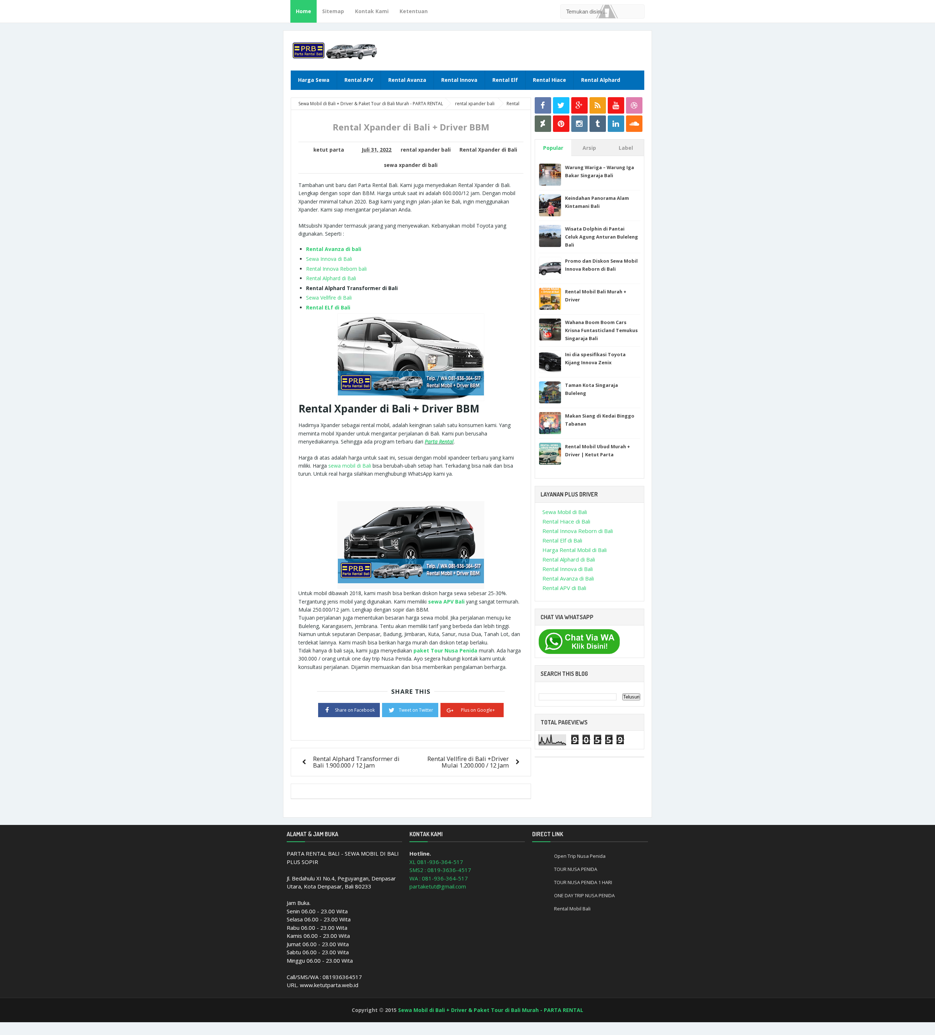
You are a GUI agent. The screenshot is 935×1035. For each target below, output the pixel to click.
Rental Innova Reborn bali (336, 268)
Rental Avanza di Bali (568, 578)
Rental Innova (459, 79)
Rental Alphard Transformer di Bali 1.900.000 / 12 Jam (356, 761)
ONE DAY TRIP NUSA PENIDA (584, 895)
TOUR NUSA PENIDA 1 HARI (583, 882)
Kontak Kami (372, 11)
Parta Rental (439, 441)
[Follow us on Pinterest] (561, 123)
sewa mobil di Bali (349, 465)
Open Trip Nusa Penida (580, 856)
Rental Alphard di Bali (331, 278)
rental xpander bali (426, 150)
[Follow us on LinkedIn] (616, 123)
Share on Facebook (355, 710)
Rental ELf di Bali (328, 307)
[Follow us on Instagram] (579, 123)
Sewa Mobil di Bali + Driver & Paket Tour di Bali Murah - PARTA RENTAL (490, 1010)
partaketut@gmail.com (437, 886)
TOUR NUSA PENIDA (575, 869)
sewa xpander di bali (411, 165)
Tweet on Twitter (416, 710)
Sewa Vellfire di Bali (329, 297)
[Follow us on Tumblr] (597, 123)
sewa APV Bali (446, 601)
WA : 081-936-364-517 (438, 878)
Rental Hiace (549, 79)
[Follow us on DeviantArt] (543, 123)
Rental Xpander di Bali (488, 150)
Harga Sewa (313, 79)
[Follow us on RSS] (597, 105)
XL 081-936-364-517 (436, 861)
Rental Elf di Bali (562, 540)
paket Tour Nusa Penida (445, 650)
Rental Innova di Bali (567, 568)
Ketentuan (414, 11)
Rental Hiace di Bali (566, 521)
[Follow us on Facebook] (543, 105)
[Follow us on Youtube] (616, 105)
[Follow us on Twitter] (561, 105)
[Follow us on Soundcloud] (634, 123)
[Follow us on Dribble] (634, 105)
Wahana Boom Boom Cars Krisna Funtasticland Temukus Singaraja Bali (601, 330)
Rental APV (358, 79)
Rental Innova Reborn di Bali (577, 530)
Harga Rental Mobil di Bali (574, 549)
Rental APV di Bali (564, 587)
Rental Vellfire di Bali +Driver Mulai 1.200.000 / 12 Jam (468, 761)
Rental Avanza (407, 79)
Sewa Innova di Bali (329, 258)
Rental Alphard (600, 79)
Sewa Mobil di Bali (564, 511)
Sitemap (333, 11)
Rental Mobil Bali (572, 908)
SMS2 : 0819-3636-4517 (440, 870)
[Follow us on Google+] (579, 105)
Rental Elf (505, 79)
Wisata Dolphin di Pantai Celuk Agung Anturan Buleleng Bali (601, 236)
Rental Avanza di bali (333, 249)
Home (303, 11)
